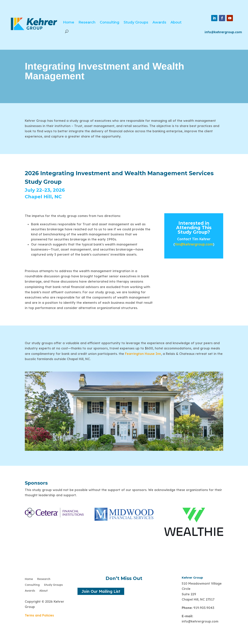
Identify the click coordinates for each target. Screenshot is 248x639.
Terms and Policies (39, 615)
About (176, 22)
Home (68, 22)
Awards (159, 22)
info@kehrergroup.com (223, 32)
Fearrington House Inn (143, 354)
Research (87, 22)
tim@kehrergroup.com (194, 244)
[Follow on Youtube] (230, 18)
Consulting (109, 22)
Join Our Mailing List (100, 591)
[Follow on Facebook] (222, 18)
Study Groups (136, 22)
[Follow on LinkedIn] (214, 18)
